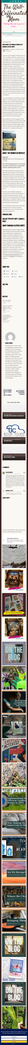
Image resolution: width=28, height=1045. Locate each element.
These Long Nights (6, 300)
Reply (24, 472)
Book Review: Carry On (8, 441)
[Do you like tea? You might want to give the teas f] (14, 994)
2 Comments (8, 51)
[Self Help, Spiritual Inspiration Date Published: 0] (14, 848)
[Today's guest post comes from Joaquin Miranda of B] (14, 799)
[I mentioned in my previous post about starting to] (14, 823)
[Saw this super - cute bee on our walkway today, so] (14, 775)
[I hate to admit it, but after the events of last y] (14, 896)
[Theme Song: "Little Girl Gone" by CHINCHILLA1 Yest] (14, 702)
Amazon (5, 219)
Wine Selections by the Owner (9, 457)
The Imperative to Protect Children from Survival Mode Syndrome (7, 317)
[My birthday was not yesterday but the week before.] (14, 751)
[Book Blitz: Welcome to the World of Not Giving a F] (14, 629)
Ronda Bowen (6, 49)
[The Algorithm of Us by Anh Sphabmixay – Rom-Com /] (14, 580)
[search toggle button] (25, 1)
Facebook (12, 256)
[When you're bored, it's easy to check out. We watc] (14, 872)
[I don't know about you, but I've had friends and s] (14, 945)
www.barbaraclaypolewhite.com (13, 254)
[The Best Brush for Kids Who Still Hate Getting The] (14, 653)
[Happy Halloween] (14, 678)
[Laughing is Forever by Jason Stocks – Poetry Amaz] (14, 969)
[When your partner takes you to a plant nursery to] (14, 1018)
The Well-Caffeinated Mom (14, 13)
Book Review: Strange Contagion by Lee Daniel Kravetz (14, 416)
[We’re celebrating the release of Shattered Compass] (14, 726)
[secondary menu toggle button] (1, 1)
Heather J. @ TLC (9, 490)
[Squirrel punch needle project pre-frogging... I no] (14, 556)
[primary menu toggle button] (14, 32)
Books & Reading (8, 439)
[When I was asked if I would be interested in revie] (14, 605)
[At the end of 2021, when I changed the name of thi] (14, 921)
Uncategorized (6, 42)
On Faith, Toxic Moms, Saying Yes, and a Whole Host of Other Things (7, 307)
